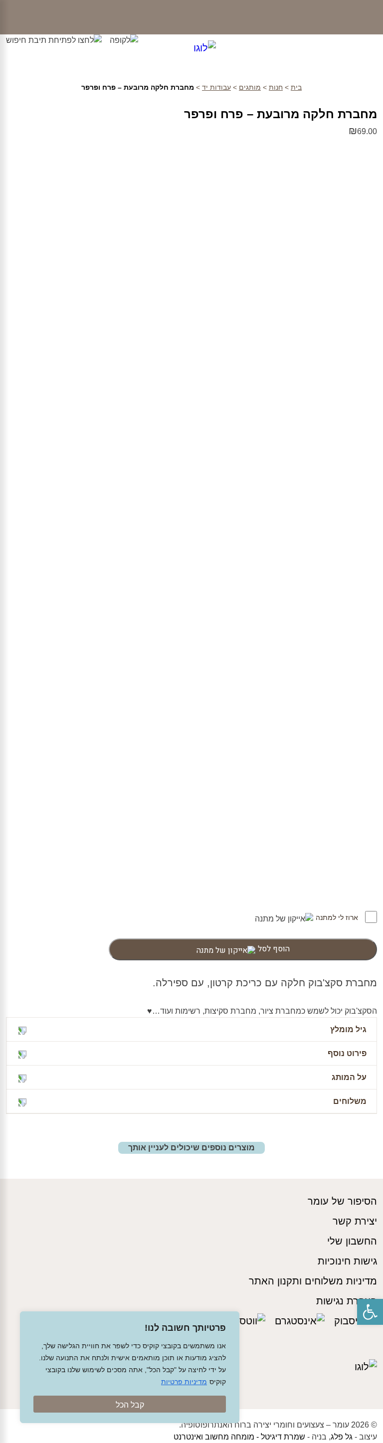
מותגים (250, 87)
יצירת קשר (355, 1221)
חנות (276, 87)
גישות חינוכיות (347, 1261)
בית (296, 87)
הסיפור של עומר (342, 1201)
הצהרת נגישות (346, 1300)
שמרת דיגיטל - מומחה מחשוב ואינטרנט (239, 1437)
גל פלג (342, 1437)
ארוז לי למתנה (338, 917)
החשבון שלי (352, 1241)
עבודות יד (216, 87)
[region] (129, 1367)
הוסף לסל (274, 949)
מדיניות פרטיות (184, 1382)
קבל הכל (130, 1405)
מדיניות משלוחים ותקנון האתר (313, 1280)
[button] (370, 1312)
